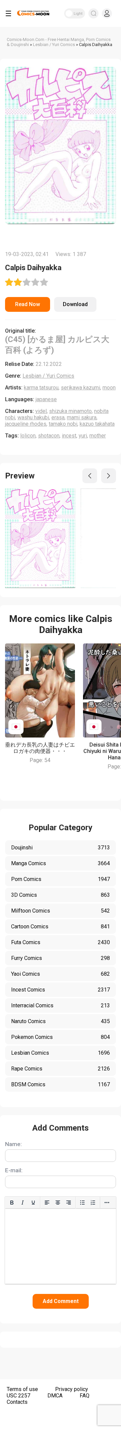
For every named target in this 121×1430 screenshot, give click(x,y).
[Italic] (22, 1202)
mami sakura (81, 417)
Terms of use (22, 1389)
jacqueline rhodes (25, 424)
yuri (83, 435)
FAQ (84, 1395)
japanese (46, 399)
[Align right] (68, 1202)
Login (107, 13)
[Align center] (58, 1202)
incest (69, 435)
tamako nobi (63, 424)
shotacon (48, 435)
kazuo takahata (97, 424)
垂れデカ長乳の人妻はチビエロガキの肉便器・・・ (40, 748)
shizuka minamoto (70, 411)
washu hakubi (33, 417)
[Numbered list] (93, 1202)
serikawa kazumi (80, 387)
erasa (58, 417)
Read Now (27, 304)
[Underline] (33, 1202)
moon (109, 387)
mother (97, 435)
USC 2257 (18, 1395)
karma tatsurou (41, 387)
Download (75, 304)
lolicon (28, 435)
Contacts (17, 1402)
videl (41, 411)
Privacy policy (71, 1389)
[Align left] (47, 1202)
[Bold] (11, 1202)
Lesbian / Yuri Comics (48, 376)
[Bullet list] (82, 1202)
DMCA (55, 1395)
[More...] (107, 1202)
